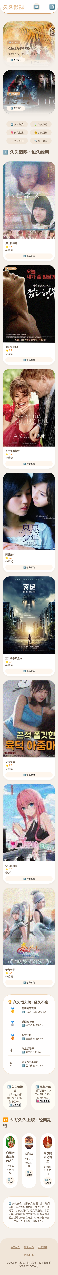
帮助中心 (29, 1247)
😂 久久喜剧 (40, 132)
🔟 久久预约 (10, 1180)
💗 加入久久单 (43, 1101)
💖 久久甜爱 (17, 132)
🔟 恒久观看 (15, 60)
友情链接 (42, 1247)
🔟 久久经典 (17, 124)
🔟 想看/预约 (29, 256)
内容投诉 (29, 1255)
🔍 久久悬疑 (40, 140)
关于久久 (15, 1247)
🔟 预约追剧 (15, 108)
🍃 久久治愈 (40, 124)
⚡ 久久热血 (17, 140)
